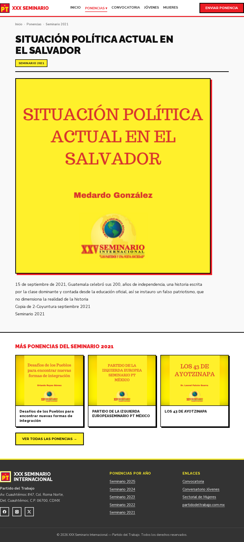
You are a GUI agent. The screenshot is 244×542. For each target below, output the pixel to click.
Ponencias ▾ (96, 8)
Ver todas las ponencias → (49, 439)
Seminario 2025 (122, 481)
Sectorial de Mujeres (199, 497)
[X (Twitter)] (29, 511)
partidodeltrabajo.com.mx (204, 504)
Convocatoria (126, 7)
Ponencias (34, 24)
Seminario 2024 (122, 489)
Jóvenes (151, 7)
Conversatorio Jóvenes (201, 489)
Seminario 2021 (57, 24)
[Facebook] (4, 511)
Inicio (75, 7)
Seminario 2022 (122, 504)
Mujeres (170, 7)
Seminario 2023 (122, 497)
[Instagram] (16, 511)
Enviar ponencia (221, 8)
